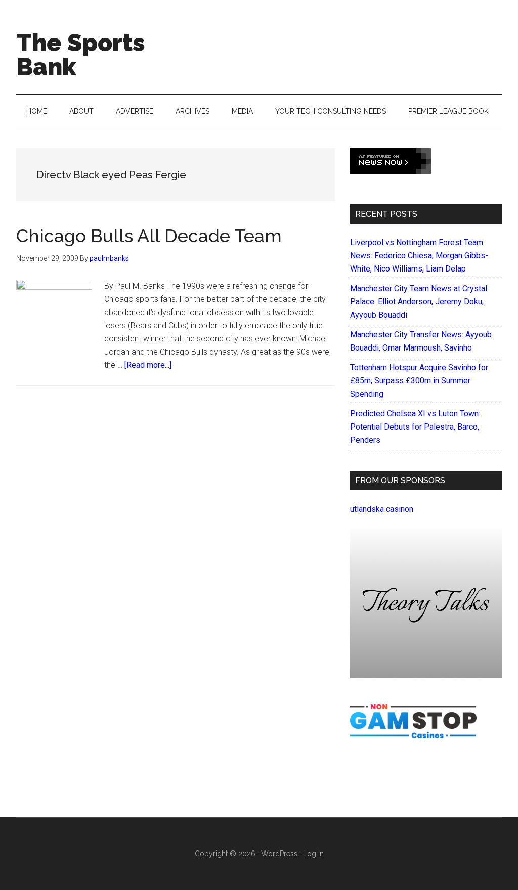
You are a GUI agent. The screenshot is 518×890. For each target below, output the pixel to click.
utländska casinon (381, 509)
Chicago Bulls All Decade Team (149, 235)
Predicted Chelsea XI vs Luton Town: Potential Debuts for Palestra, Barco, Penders (415, 427)
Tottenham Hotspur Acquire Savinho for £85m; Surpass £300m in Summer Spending (419, 381)
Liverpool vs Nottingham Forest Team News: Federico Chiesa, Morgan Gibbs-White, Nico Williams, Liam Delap (419, 256)
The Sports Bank (80, 54)
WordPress (279, 853)
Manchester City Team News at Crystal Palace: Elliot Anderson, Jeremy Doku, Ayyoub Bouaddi (418, 302)
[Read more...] (147, 365)
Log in (313, 853)
